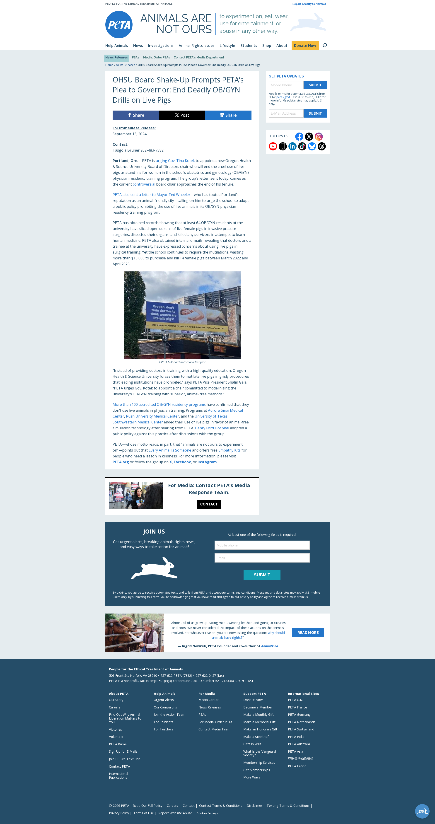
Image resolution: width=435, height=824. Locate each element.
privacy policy (249, 597)
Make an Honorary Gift (260, 729)
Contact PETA (119, 766)
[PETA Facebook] (299, 137)
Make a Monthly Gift (258, 714)
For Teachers (164, 729)
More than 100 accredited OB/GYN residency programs (159, 404)
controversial (144, 184)
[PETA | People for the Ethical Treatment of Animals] (119, 24)
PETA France (297, 707)
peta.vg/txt (283, 97)
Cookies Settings (207, 813)
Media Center (208, 700)
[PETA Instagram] (319, 137)
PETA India (296, 737)
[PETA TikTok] (302, 146)
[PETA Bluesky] (312, 146)
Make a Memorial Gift (259, 722)
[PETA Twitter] (309, 137)
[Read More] (217, 633)
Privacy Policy (119, 813)
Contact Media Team (214, 729)
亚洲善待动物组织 (300, 758)
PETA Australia (299, 744)
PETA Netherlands (301, 722)
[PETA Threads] (322, 146)
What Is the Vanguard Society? (259, 753)
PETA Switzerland (301, 729)
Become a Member (257, 707)
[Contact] (182, 496)
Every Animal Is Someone (170, 450)
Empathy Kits (229, 450)
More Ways (251, 777)
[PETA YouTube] (273, 146)
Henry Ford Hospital (212, 427)
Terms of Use (143, 813)
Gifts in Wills (252, 744)
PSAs (135, 57)
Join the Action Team (169, 714)
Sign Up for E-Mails (123, 751)
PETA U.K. (295, 700)
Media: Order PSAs (156, 57)
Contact (189, 805)
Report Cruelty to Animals (309, 3)
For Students (163, 722)
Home (109, 65)
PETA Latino (297, 766)
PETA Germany (299, 714)
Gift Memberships (256, 770)
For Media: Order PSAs (215, 722)
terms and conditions (241, 592)
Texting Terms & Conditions (288, 805)
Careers (114, 707)
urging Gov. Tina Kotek (175, 160)
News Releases (116, 57)
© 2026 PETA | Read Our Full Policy (135, 805)
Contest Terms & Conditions (220, 805)
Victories (115, 729)
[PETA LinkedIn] (292, 146)
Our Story (116, 700)
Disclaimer (254, 805)
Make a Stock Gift (256, 737)
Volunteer (116, 737)
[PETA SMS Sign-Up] (283, 146)
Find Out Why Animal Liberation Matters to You (125, 718)
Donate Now (253, 700)
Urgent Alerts (164, 700)
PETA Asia (295, 751)
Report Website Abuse (175, 813)
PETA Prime (118, 744)
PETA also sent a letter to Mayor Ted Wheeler (151, 194)
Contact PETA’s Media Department (199, 57)
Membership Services (259, 762)
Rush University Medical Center (152, 416)
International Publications (118, 775)
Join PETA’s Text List (124, 759)
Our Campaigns (165, 707)
